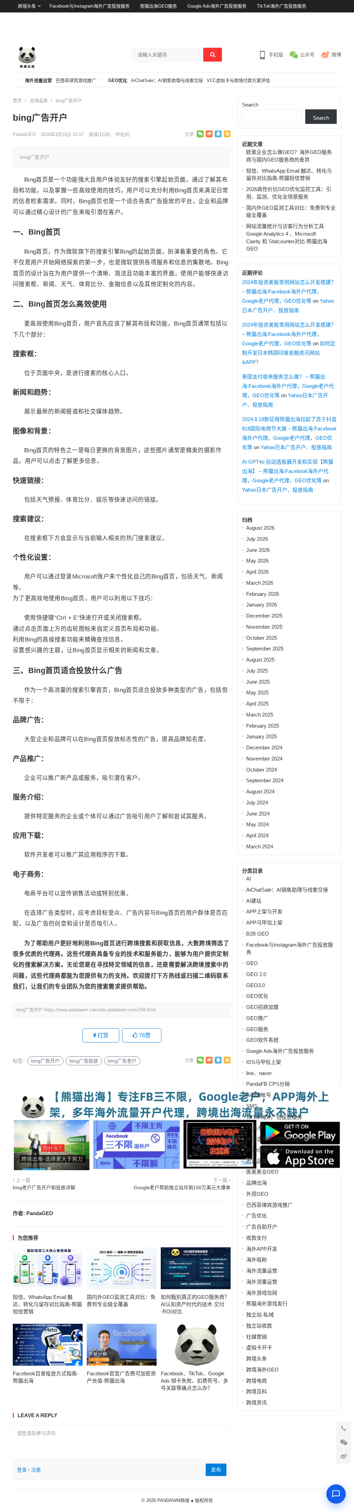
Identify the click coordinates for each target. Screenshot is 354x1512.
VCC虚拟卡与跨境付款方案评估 (238, 80)
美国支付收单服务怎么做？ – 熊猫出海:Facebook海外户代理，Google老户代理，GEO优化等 (288, 386)
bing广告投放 (83, 1061)
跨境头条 (27, 6)
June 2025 (258, 682)
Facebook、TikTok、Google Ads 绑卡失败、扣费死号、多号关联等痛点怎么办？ (194, 1380)
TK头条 (254, 1128)
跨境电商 (256, 1381)
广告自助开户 (261, 1227)
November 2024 (264, 759)
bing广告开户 (45, 1061)
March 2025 (259, 715)
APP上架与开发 (264, 911)
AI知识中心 (29, 18)
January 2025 (261, 736)
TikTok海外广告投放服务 (281, 6)
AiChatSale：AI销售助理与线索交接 (167, 80)
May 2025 (257, 692)
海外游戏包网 (261, 1293)
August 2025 (260, 660)
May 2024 (257, 824)
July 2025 (257, 671)
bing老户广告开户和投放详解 (44, 1187)
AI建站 (253, 901)
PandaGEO (24, 134)
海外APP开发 (261, 1249)
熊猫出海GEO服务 (158, 6)
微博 (336, 54)
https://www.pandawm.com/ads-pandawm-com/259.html (100, 1009)
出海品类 (39, 100)
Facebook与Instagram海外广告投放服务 (89, 6)
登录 (319, 31)
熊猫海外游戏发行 (267, 1303)
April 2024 (257, 835)
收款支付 (256, 1238)
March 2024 (259, 846)
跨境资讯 (256, 1402)
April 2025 (257, 704)
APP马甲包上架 (264, 923)
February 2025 (262, 726)
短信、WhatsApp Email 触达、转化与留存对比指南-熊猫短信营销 (47, 1304)
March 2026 (259, 583)
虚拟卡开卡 (259, 1347)
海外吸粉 (256, 1260)
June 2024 (258, 814)
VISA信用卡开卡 (265, 1150)
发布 (216, 1470)
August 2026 (260, 528)
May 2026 (257, 561)
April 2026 (257, 572)
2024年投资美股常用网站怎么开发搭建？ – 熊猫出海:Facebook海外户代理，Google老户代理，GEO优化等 (289, 291)
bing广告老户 (122, 1061)
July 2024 (257, 802)
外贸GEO (257, 1194)
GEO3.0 (255, 985)
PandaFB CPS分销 (268, 1084)
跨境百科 (256, 1391)
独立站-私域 (260, 1315)
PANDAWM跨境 (173, 1500)
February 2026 (262, 594)
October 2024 (261, 770)
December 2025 (264, 616)
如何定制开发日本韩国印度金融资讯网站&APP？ (288, 352)
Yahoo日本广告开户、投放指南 (296, 447)
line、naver (259, 1073)
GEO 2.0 (256, 974)
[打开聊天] (336, 1494)
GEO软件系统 (262, 1040)
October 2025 (261, 638)
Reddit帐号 (258, 1095)
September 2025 (264, 649)
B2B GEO (257, 934)
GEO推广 (257, 1018)
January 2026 (261, 605)
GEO (252, 963)
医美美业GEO (262, 1172)
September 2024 (264, 780)
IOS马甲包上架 (263, 1062)
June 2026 (258, 550)
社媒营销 (256, 1337)
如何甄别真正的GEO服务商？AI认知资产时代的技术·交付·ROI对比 (195, 1304)
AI (248, 879)
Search (250, 105)
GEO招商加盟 (262, 1007)
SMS (252, 1106)
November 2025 (264, 627)
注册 (336, 31)
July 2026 (257, 539)
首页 (17, 100)
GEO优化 (117, 80)
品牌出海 (256, 1183)
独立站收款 (259, 1326)
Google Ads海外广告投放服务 (216, 6)
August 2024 (260, 791)
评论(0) (122, 134)
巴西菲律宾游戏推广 (76, 80)
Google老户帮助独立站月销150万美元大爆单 (182, 1187)
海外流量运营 (38, 80)
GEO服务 (257, 1029)
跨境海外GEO (262, 1370)
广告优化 (256, 1216)
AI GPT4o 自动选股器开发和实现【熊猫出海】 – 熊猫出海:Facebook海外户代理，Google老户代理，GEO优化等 (287, 471)
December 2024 (264, 747)
